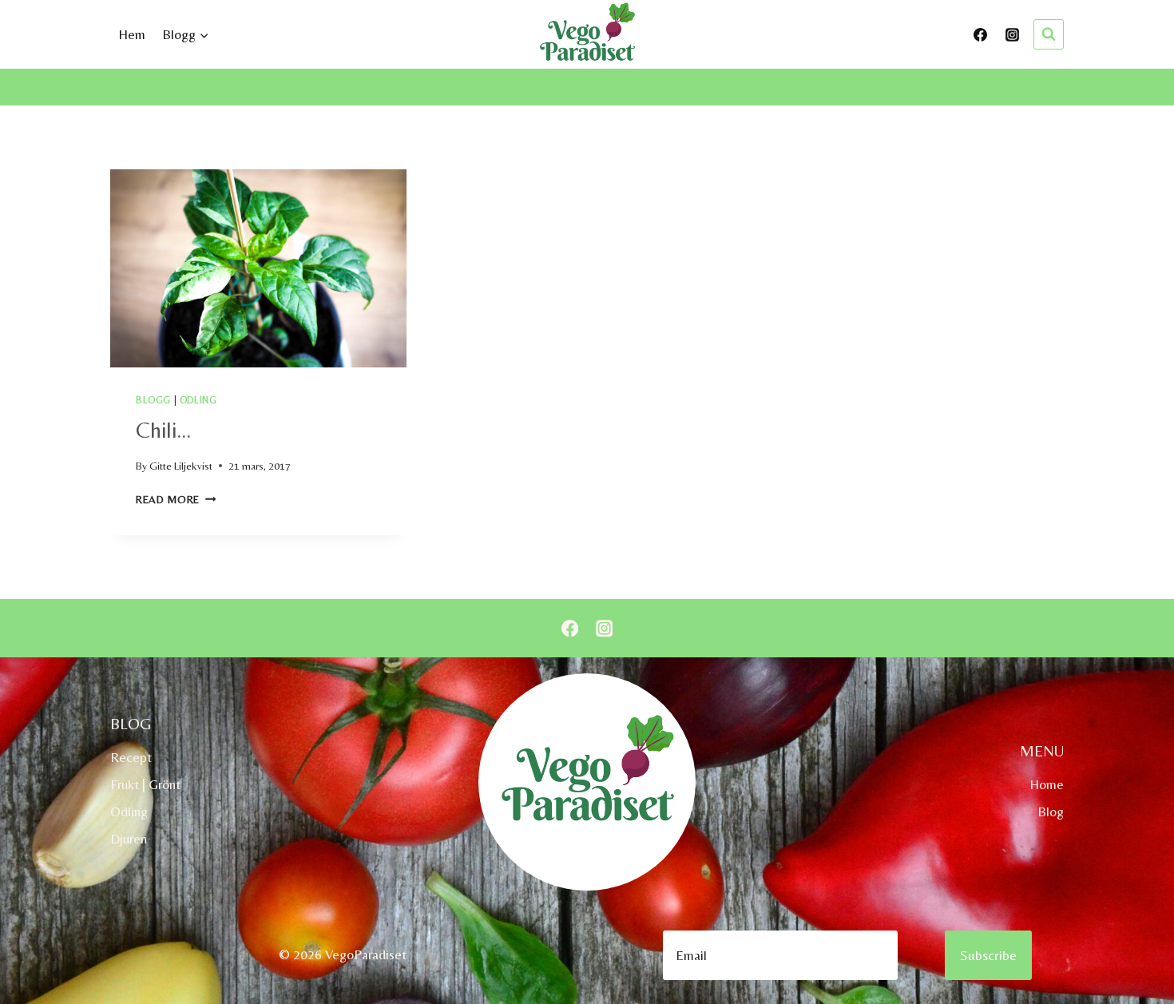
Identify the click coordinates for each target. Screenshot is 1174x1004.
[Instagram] (1011, 34)
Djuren (128, 839)
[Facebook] (980, 34)
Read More (176, 499)
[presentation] (258, 268)
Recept (131, 757)
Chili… (164, 429)
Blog (1050, 811)
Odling (198, 400)
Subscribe (988, 954)
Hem (131, 34)
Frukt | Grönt (145, 784)
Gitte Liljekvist (180, 465)
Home (1046, 784)
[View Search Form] (1048, 34)
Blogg (153, 400)
